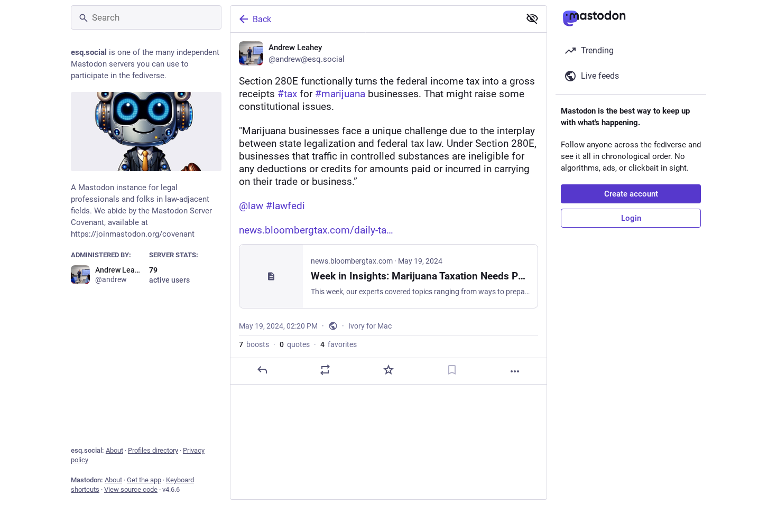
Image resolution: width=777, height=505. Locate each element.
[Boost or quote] (325, 369)
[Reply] (262, 369)
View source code (131, 489)
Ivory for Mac (370, 326)
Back (262, 19)
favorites (338, 344)
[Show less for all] (532, 18)
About (114, 450)
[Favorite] (388, 369)
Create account (631, 194)
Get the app (144, 480)
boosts (254, 344)
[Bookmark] (452, 369)
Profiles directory (153, 450)
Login (631, 218)
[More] (514, 371)
